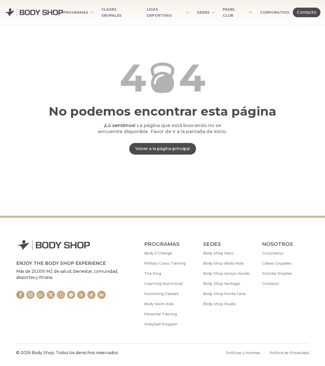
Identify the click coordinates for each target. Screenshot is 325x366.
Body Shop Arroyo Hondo (226, 273)
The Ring (152, 273)
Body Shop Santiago (221, 283)
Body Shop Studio (219, 304)
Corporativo (272, 253)
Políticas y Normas (243, 353)
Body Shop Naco (218, 253)
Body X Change (158, 253)
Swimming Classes (161, 293)
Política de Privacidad (289, 353)
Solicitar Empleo (277, 273)
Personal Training (160, 314)
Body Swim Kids (159, 304)
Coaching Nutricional (163, 283)
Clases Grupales (276, 263)
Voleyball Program (160, 324)
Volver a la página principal (162, 148)
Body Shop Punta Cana (224, 293)
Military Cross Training (165, 263)
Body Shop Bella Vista (223, 263)
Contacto (306, 12)
